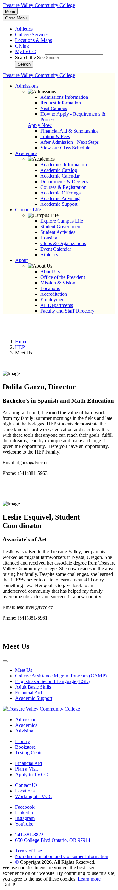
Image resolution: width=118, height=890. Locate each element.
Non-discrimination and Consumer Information (61, 856)
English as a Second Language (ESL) (52, 681)
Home (21, 341)
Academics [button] (26, 153)
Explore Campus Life (61, 221)
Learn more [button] (89, 879)
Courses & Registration (63, 187)
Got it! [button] (9, 884)
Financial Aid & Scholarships (69, 130)
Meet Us (23, 670)
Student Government (60, 226)
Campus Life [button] (28, 209)
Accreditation (53, 294)
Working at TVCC (33, 796)
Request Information (60, 102)
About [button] (21, 260)
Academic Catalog (58, 170)
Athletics (24, 29)
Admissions (26, 719)
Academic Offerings (60, 192)
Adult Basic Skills (33, 687)
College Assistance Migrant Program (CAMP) (61, 675)
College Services (31, 34)
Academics (26, 725)
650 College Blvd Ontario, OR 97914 (52, 840)
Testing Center (29, 752)
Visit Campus (53, 108)
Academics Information (63, 164)
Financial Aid (28, 692)
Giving (22, 45)
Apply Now (40, 125)
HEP (20, 347)
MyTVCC (25, 51)
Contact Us (26, 785)
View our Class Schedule (65, 147)
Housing (48, 237)
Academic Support (58, 204)
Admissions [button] (26, 85)
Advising (24, 730)
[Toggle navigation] (5, 661)
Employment (53, 299)
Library (22, 741)
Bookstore (25, 747)
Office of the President (62, 277)
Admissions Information (64, 97)
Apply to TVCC (31, 774)
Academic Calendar (60, 176)
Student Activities (57, 232)
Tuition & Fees (55, 136)
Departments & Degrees (64, 181)
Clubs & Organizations (63, 243)
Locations (50, 288)
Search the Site (30, 57)
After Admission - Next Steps (69, 142)
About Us (50, 271)
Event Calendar (55, 249)
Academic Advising (60, 198)
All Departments (56, 305)
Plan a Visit (26, 769)
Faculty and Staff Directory (67, 311)
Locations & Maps (33, 40)
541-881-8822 (29, 834)
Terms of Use (28, 850)
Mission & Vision (57, 282)
